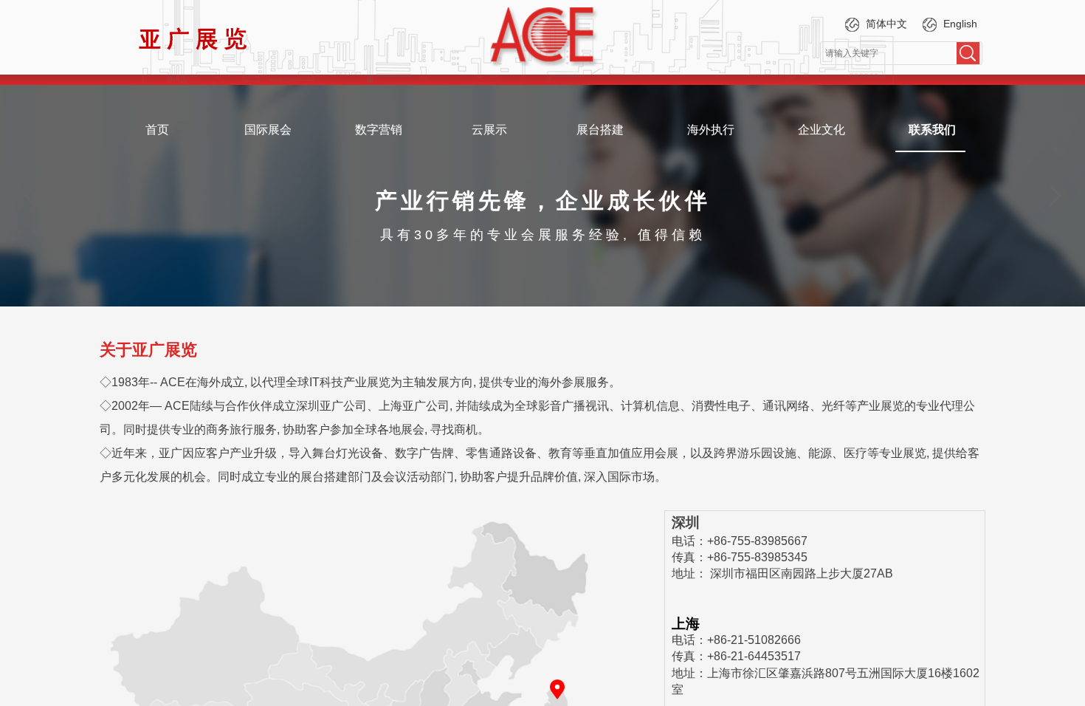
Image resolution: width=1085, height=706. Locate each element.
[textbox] (889, 53)
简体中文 (886, 24)
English (960, 24)
